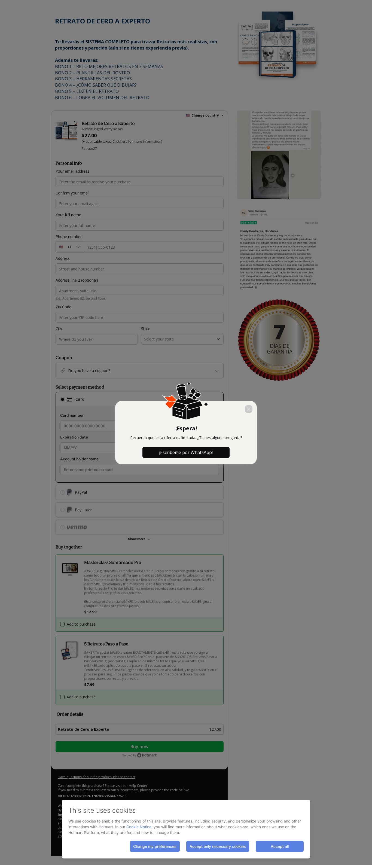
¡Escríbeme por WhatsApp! (186, 452)
